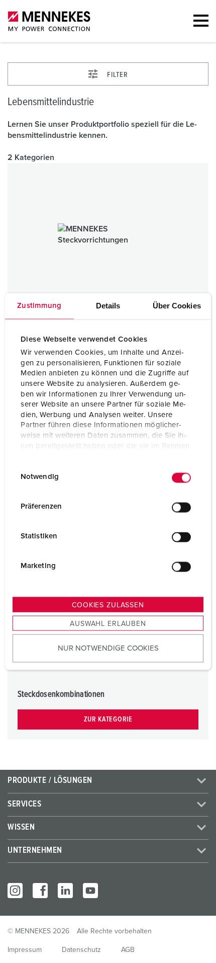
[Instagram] (15, 890)
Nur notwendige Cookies (108, 648)
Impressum (25, 949)
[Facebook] (40, 890)
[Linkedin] (65, 890)
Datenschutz (81, 949)
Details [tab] (108, 305)
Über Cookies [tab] (177, 305)
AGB (128, 949)
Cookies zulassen (108, 604)
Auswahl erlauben (108, 623)
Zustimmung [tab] (39, 305)
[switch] (181, 508)
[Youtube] (90, 890)
